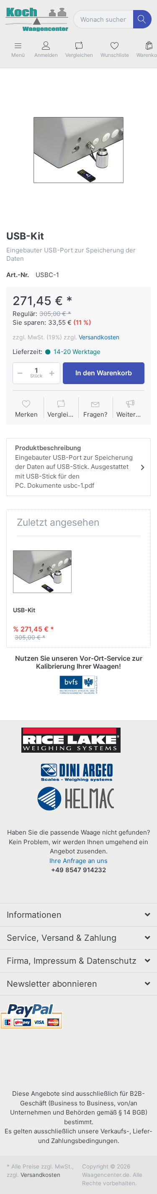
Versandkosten (99, 337)
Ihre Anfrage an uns (78, 861)
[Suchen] (142, 19)
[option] (78, 150)
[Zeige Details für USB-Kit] (42, 571)
